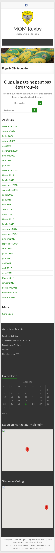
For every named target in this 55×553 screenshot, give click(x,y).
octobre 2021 (8, 141)
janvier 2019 (8, 180)
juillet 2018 (7, 194)
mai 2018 (6, 204)
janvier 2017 (8, 282)
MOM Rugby (27, 29)
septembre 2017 (10, 243)
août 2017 (7, 248)
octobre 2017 (8, 238)
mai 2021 (6, 145)
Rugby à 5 (6, 349)
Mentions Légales (36, 548)
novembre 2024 (9, 126)
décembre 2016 (9, 287)
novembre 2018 (9, 185)
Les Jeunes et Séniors (20, 545)
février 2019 (8, 175)
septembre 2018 (10, 189)
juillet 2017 (7, 253)
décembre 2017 (9, 229)
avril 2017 (7, 268)
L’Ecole (32, 545)
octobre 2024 (8, 131)
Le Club (8, 545)
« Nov (4, 413)
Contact (25, 548)
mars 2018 (7, 214)
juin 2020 (6, 165)
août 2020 (7, 160)
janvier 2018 (8, 224)
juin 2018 (6, 199)
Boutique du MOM (10, 336)
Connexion (7, 313)
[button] (27, 450)
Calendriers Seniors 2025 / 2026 (16, 340)
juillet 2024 (7, 136)
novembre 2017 (9, 233)
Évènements (41, 545)
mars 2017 (7, 273)
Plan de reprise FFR (10, 354)
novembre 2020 (9, 150)
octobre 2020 (8, 155)
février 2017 (8, 277)
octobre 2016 (8, 297)
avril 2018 (7, 209)
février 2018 (8, 219)
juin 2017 (6, 258)
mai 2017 (6, 263)
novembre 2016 (9, 292)
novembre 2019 (9, 170)
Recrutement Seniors (11, 345)
